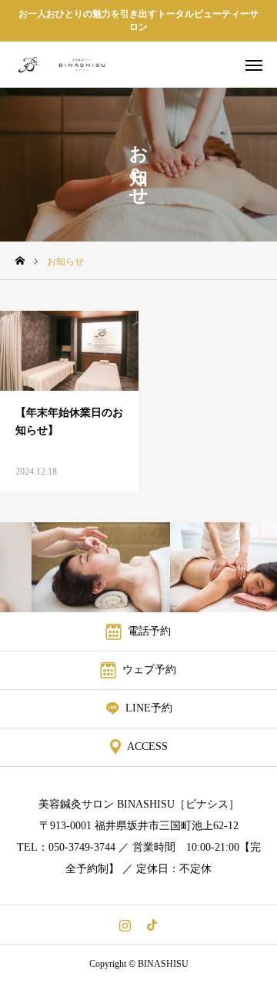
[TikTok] (151, 924)
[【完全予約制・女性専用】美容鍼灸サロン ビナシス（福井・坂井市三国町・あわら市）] (73, 65)
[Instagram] (125, 924)
